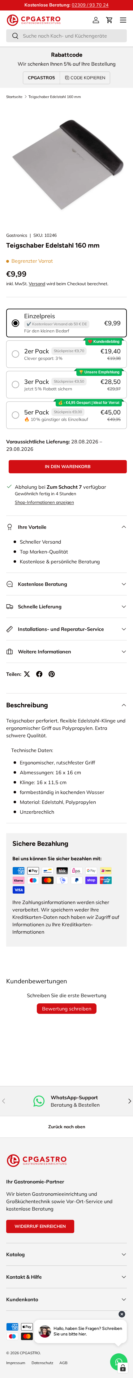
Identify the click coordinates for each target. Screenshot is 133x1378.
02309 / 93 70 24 (90, 5)
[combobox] (66, 35)
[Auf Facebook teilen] (39, 674)
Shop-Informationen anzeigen (44, 502)
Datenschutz (42, 1362)
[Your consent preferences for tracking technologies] (123, 1368)
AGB (63, 1362)
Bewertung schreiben (66, 1009)
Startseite (14, 96)
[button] (109, 20)
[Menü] (123, 20)
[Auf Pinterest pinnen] (51, 674)
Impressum (15, 1362)
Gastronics (16, 235)
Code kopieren (88, 77)
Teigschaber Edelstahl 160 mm (54, 96)
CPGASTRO (30, 1353)
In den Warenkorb (68, 466)
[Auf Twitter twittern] (27, 674)
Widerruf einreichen (40, 1226)
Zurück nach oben (66, 1126)
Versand (37, 283)
